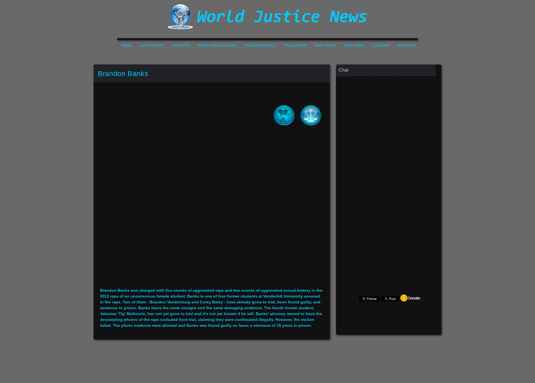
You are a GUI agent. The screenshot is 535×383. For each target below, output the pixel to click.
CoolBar (381, 45)
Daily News (326, 45)
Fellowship (295, 45)
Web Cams (354, 45)
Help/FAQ (406, 45)
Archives (180, 45)
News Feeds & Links (217, 45)
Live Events (152, 45)
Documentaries (260, 45)
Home (126, 45)
